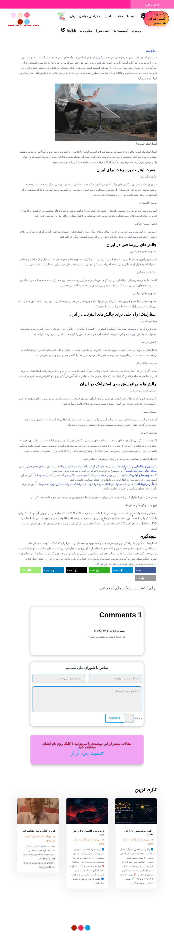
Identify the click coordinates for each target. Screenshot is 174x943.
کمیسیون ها (120, 30)
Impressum (86, 935)
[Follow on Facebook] (13, 15)
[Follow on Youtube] (20, 22)
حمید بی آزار (87, 752)
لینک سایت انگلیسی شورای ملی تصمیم (157, 18)
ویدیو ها (136, 30)
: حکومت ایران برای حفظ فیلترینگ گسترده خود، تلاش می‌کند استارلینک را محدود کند (94, 475)
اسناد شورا (103, 30)
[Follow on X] (20, 15)
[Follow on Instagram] (27, 15)
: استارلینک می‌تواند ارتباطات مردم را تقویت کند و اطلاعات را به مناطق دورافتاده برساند (95, 484)
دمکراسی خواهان (90, 16)
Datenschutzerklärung (107, 935)
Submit (114, 718)
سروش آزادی (143, 839)
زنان (72, 16)
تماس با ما (86, 30)
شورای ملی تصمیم (42, 836)
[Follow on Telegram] (27, 22)
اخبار (108, 16)
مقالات (119, 16)
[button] (145, 570)
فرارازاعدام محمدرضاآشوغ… (38, 830)
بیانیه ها (131, 16)
